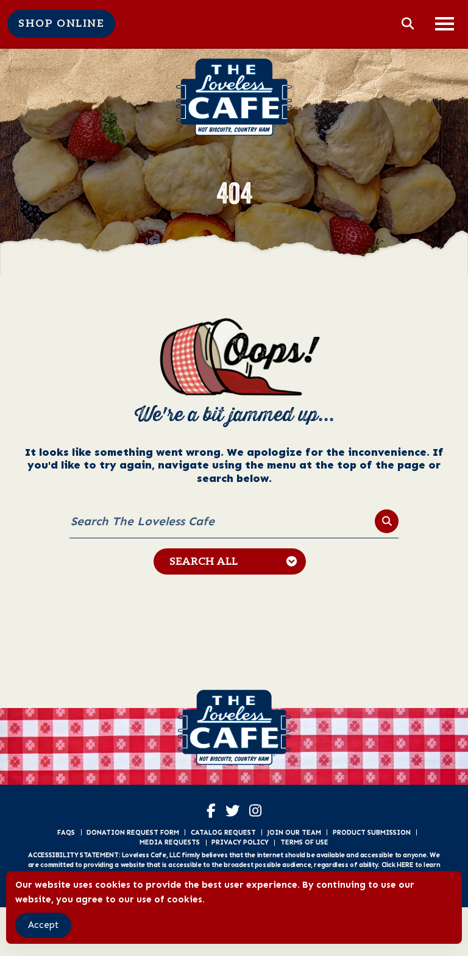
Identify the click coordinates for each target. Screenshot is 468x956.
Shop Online (61, 24)
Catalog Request (223, 832)
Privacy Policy (240, 842)
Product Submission (372, 832)
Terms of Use (304, 842)
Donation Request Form (133, 832)
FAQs (66, 832)
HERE (405, 864)
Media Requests (170, 842)
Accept (43, 924)
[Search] (387, 521)
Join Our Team (294, 832)
